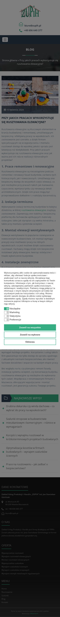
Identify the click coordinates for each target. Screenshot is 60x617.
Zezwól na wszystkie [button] (30, 327)
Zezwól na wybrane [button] (30, 334)
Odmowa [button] (30, 342)
